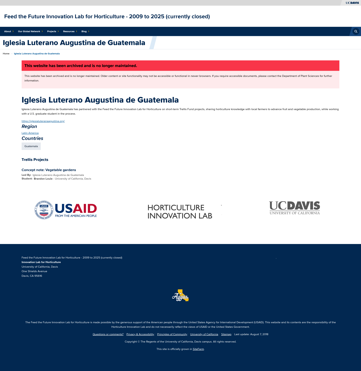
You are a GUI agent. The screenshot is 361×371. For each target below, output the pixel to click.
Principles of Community (172, 334)
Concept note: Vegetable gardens (49, 169)
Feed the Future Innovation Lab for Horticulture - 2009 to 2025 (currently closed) (107, 16)
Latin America (30, 133)
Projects (51, 31)
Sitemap (226, 334)
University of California (204, 334)
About (7, 31)
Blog (84, 31)
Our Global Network (29, 31)
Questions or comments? (108, 334)
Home (6, 53)
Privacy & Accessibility (140, 334)
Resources (68, 31)
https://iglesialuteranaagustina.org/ (43, 121)
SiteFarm (198, 349)
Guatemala (31, 146)
